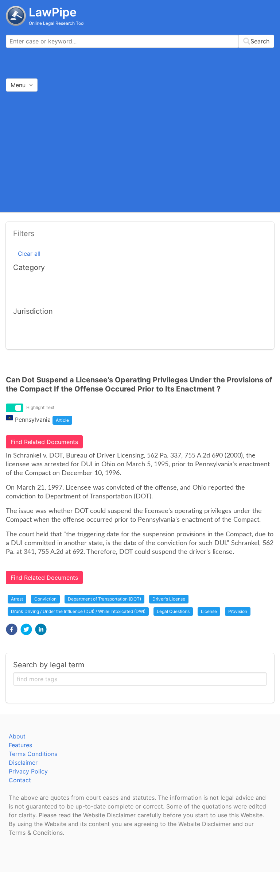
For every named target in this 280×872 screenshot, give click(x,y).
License (209, 611)
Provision (237, 611)
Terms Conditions (33, 753)
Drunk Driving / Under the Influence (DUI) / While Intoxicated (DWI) (78, 611)
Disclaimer (23, 762)
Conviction (45, 599)
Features (20, 745)
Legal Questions (173, 611)
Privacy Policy (28, 771)
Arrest (17, 599)
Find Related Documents (44, 441)
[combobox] (140, 41)
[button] (12, 629)
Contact (20, 780)
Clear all (29, 253)
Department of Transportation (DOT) (104, 599)
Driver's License (168, 599)
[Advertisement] (140, 151)
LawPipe (53, 12)
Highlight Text (40, 407)
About (17, 736)
